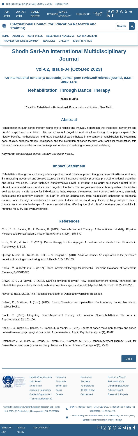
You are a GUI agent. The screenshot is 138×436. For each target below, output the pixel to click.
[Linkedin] (128, 428)
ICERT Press (35, 36)
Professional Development (22, 40)
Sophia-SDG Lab (87, 36)
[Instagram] (104, 428)
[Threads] (109, 428)
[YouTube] (99, 428)
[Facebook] (133, 428)
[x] (118, 428)
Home (5, 36)
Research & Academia (60, 36)
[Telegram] (123, 428)
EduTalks (49, 40)
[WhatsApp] (113, 428)
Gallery (64, 40)
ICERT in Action (82, 40)
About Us (18, 36)
